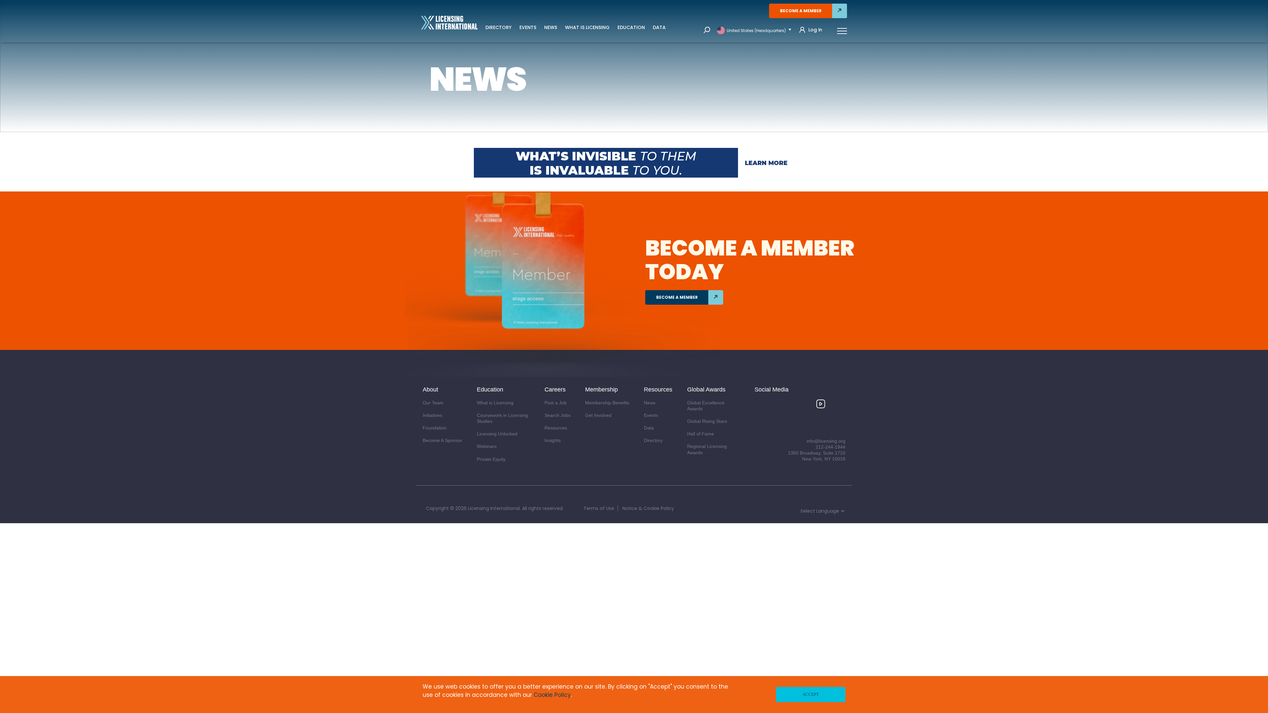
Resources (556, 427)
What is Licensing (587, 27)
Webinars (487, 446)
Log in (815, 30)
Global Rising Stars (707, 421)
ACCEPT (810, 694)
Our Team (433, 402)
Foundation (434, 427)
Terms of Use (598, 508)
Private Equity (491, 459)
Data (659, 27)
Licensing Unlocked (497, 433)
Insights (553, 440)
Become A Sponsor (442, 440)
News (550, 27)
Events (527, 27)
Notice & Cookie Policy (648, 508)
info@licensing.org (826, 441)
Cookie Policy (552, 695)
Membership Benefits (607, 402)
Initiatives (432, 415)
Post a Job (556, 402)
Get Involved (598, 415)
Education (631, 27)
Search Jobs (558, 415)
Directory (498, 27)
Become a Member (801, 11)
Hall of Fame (700, 433)
